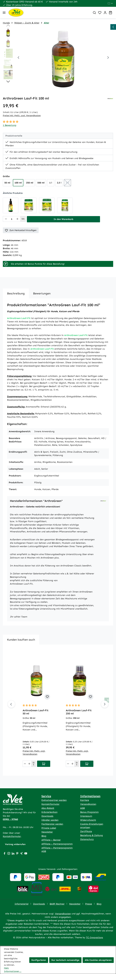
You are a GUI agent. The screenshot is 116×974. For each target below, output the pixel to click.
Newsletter (47, 832)
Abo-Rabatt (47, 808)
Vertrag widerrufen (15, 844)
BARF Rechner (57, 903)
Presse (88, 903)
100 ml (18, 182)
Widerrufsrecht (88, 820)
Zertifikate (86, 831)
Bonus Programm (89, 812)
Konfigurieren (38, 960)
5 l (68, 183)
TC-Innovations (94, 937)
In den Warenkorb (63, 219)
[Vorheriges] (18, 58)
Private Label (48, 828)
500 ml (40, 182)
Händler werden (49, 820)
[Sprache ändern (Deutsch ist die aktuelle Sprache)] (110, 3)
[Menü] (4, 13)
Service (46, 796)
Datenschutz (87, 839)
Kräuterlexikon (49, 812)
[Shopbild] (63, 57)
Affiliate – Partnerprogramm (57, 843)
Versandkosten (88, 804)
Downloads (47, 816)
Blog (43, 836)
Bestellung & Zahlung (91, 835)
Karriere (84, 800)
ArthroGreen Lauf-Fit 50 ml (35, 712)
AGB (82, 808)
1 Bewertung (9, 125)
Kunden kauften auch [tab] (21, 639)
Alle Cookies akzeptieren (98, 960)
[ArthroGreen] (110, 98)
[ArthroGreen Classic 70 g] (47, 205)
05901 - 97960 (10, 819)
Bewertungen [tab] (42, 293)
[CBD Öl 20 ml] (10, 205)
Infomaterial (21, 903)
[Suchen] (94, 13)
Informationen (90, 796)
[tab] (16, 293)
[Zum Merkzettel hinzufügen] (47, 697)
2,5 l (59, 182)
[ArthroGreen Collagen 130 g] (65, 205)
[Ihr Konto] (105, 13)
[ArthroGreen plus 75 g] (28, 205)
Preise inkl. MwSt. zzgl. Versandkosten (22, 115)
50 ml (7, 182)
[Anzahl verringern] (6, 219)
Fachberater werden (52, 824)
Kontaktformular (12, 836)
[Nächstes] (108, 58)
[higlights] (113, 27)
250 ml (29, 182)
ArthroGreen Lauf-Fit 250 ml (79, 712)
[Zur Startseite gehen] (48, 12)
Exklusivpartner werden (54, 800)
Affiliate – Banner (51, 840)
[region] (58, 57)
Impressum (86, 816)
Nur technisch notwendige (65, 960)
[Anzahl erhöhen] (17, 219)
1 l (50, 182)
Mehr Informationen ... (12, 970)
